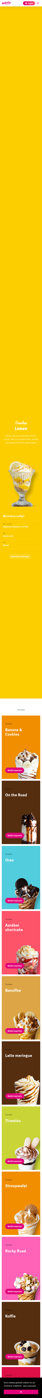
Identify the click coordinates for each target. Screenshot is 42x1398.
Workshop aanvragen (20, 556)
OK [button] (21, 1392)
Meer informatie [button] (29, 1386)
